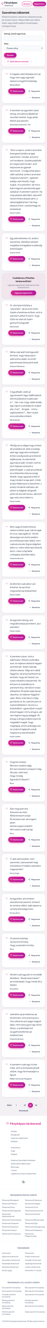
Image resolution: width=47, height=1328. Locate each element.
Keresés (10, 55)
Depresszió (14, 326)
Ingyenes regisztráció (23, 293)
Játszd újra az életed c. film (20, 124)
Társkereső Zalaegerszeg (35, 1227)
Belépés (27, 4)
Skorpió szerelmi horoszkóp (31, 1301)
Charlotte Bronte (17, 558)
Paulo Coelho (15, 213)
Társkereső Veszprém (10, 1223)
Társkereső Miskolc (9, 1204)
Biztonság (15, 1167)
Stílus (6, 44)
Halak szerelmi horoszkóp (35, 1312)
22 (25, 1105)
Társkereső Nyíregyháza (11, 1211)
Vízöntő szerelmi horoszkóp (8, 1313)
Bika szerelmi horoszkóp (34, 1287)
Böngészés (15, 1135)
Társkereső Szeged (32, 1204)
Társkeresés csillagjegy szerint (23, 1282)
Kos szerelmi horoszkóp (11, 1287)
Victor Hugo (14, 873)
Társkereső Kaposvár (10, 1227)
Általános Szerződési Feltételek (23, 1160)
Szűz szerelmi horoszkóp (34, 1294)
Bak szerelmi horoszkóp (34, 1306)
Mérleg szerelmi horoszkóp (8, 1301)
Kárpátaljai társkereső (10, 1263)
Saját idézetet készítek (18, 61)
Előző (9, 1105)
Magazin (14, 1154)
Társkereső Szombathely (11, 1220)
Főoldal (14, 1131)
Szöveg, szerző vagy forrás (15, 34)
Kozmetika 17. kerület (33, 1270)
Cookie (14, 1170)
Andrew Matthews (17, 366)
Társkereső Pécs (8, 1207)
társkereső (6, 1253)
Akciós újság (7, 1270)
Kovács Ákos (15, 913)
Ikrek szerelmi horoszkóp (12, 1291)
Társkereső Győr (31, 1207)
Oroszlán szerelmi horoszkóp (9, 1295)
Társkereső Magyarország (30, 1235)
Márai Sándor (15, 420)
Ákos (12, 783)
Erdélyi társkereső (32, 1256)
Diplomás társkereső (10, 1256)
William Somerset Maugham (21, 1079)
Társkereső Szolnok (32, 1214)
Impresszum (16, 1147)
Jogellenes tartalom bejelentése (23, 1173)
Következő (23, 1111)
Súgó (13, 1151)
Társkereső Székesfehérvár (8, 1215)
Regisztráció (39, 4)
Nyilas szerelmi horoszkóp (7, 1307)
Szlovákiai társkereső (10, 1267)
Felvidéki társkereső (33, 1260)
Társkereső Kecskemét (34, 1211)
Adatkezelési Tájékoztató (20, 1164)
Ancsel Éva (14, 989)
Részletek (34, 97)
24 (36, 1105)
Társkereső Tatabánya (33, 1230)
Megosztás (34, 91)
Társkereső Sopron (9, 1230)
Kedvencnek (16, 91)
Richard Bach (15, 85)
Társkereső (29, 1253)
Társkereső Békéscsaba (34, 1220)
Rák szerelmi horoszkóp (34, 1291)
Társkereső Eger (31, 1223)
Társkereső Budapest (10, 1200)
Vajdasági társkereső (33, 1263)
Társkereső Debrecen (33, 1200)
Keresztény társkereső (11, 1260)
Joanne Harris (15, 252)
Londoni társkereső (32, 1267)
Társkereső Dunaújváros (11, 1234)
